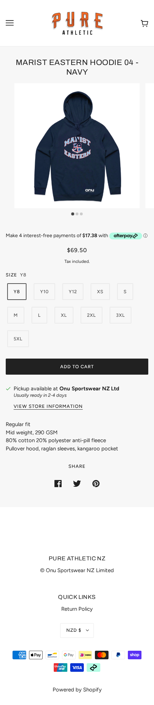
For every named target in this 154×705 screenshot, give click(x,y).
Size (11, 275)
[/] (77, 22)
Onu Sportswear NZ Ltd (89, 388)
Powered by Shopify (77, 689)
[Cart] (144, 23)
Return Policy (77, 609)
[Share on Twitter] (77, 483)
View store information (48, 406)
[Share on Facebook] (58, 483)
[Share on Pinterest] (96, 483)
